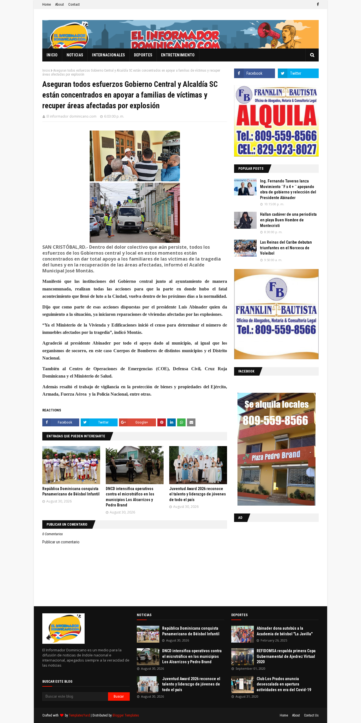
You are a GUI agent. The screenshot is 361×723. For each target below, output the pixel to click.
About (59, 4)
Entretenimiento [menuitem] (178, 55)
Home (46, 4)
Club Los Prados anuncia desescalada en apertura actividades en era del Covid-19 (284, 684)
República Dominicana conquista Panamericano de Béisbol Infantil (190, 631)
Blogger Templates (126, 715)
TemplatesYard (79, 715)
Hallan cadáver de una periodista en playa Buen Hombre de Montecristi (288, 220)
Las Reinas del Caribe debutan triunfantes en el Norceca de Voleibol (286, 247)
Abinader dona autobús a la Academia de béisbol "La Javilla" (284, 631)
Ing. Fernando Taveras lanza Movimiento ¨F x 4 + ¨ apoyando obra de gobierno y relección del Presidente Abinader (288, 189)
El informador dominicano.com (71, 116)
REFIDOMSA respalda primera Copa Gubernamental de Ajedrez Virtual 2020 (286, 656)
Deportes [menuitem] (143, 55)
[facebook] (317, 4)
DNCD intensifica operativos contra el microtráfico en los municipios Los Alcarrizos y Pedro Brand (192, 656)
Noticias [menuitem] (75, 55)
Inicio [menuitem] (52, 55)
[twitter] (298, 73)
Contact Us (311, 715)
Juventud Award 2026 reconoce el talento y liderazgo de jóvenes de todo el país (197, 494)
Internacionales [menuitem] (108, 55)
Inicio (46, 70)
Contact (74, 4)
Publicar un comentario (61, 542)
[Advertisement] (269, 563)
